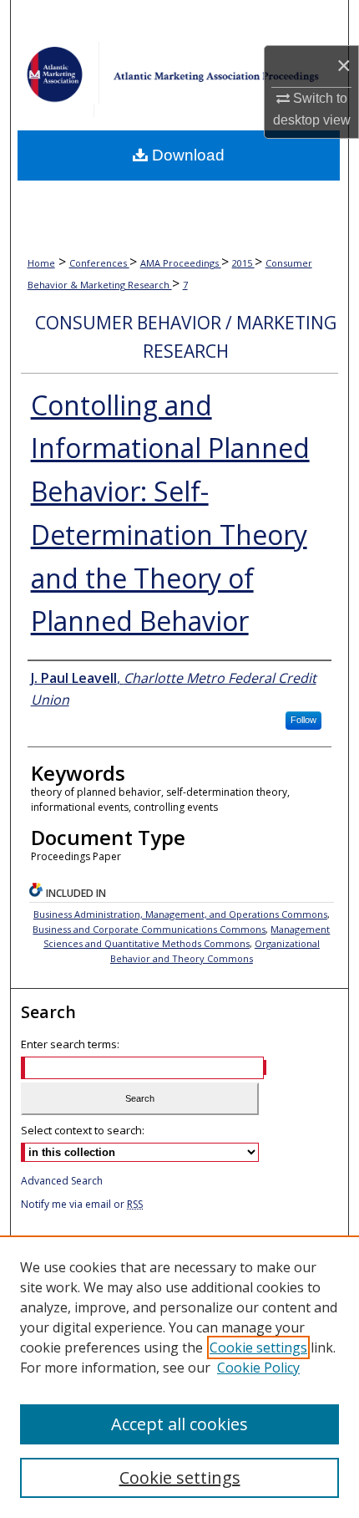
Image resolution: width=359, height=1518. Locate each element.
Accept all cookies (179, 1424)
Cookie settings (258, 1347)
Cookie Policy (258, 1367)
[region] (179, 1376)
